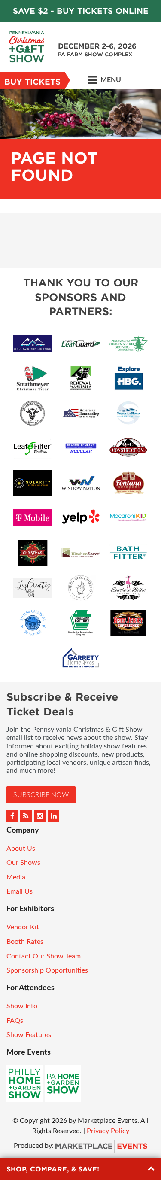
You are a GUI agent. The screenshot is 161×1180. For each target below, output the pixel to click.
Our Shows (23, 862)
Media (15, 877)
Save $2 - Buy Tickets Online (81, 10)
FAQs (14, 1020)
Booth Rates (24, 941)
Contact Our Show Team (43, 956)
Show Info (21, 1006)
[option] (80, 144)
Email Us (19, 891)
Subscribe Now (41, 794)
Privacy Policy (108, 1131)
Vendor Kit (22, 927)
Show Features (28, 1034)
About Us (20, 848)
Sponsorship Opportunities (47, 970)
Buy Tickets (32, 81)
